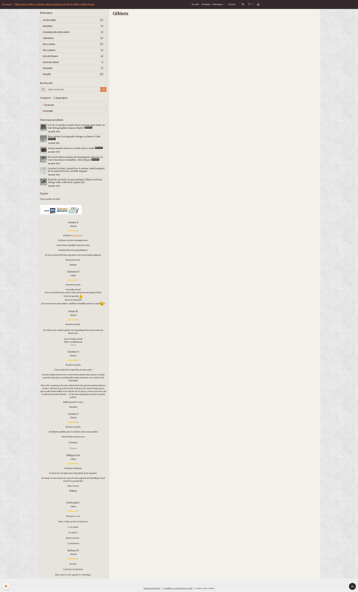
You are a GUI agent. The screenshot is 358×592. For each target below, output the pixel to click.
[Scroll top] (352, 586)
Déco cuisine (73, 44)
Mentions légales (151, 588)
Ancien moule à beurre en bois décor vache (71, 148)
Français (49, 105)
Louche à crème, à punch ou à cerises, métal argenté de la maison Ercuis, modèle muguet (76, 169)
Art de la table (73, 20)
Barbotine (73, 26)
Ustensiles (73, 68)
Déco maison (73, 50)
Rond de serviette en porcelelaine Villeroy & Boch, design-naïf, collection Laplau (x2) (75, 180)
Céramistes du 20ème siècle (73, 32)
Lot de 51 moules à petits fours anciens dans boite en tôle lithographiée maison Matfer (76, 126)
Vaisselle (73, 74)
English (49, 111)
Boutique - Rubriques (212, 4)
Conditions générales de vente (178, 588)
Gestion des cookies (205, 588)
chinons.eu (77, 235)
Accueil (195, 4)
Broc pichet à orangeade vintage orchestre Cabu (74, 136)
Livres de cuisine (73, 62)
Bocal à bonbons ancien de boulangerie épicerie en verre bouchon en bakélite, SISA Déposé (75, 158)
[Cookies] (6, 586)
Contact (231, 4)
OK (103, 89)
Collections (73, 38)
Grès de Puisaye (73, 56)
